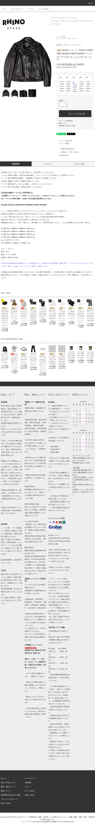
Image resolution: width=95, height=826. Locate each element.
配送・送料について (8, 787)
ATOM (8, 803)
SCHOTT (64, 36)
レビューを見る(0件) (65, 141)
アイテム (30, 9)
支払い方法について (8, 782)
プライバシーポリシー (9, 799)
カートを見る (29, 791)
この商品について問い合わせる (69, 152)
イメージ (47, 164)
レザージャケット (72, 38)
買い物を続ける (64, 155)
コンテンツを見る (43, 9)
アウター (64, 38)
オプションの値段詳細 (66, 120)
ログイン (28, 787)
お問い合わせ (29, 795)
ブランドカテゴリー (17, 9)
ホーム (4, 9)
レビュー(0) (79, 164)
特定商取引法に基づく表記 (67, 126)
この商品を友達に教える (66, 149)
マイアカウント (30, 778)
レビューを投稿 (64, 143)
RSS (2, 803)
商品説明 (15, 164)
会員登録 (28, 782)
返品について (63, 123)
